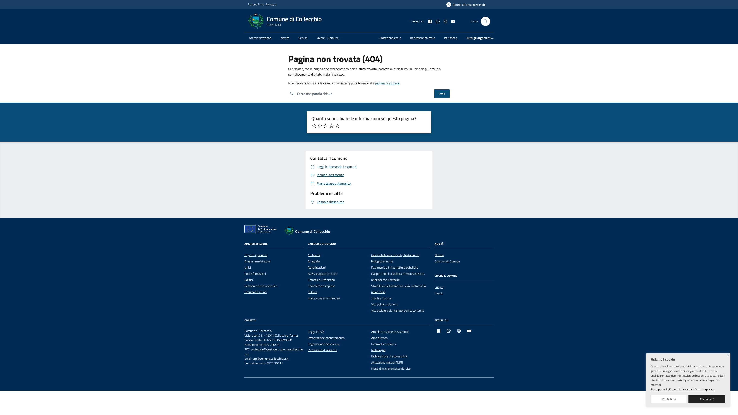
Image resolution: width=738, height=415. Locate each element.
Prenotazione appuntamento (326, 337)
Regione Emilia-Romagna (262, 4)
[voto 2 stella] (320, 126)
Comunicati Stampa (447, 261)
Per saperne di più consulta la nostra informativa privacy (682, 389)
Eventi (439, 293)
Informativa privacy (383, 344)
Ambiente (314, 255)
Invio (442, 93)
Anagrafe (314, 261)
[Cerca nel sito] (485, 21)
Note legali (378, 350)
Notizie (439, 255)
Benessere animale (422, 38)
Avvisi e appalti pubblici (322, 273)
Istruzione (450, 38)
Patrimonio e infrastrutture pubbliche (394, 267)
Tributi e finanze (381, 298)
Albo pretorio (379, 337)
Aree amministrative (257, 261)
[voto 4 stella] (331, 126)
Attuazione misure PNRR (387, 362)
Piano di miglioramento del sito (391, 368)
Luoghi (439, 287)
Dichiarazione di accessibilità (389, 356)
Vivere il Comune (328, 38)
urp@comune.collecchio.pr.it (270, 358)
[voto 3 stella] (326, 126)
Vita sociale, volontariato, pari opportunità (397, 310)
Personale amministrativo (260, 286)
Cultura (312, 292)
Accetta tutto (706, 399)
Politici (248, 279)
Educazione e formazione (324, 298)
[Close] (728, 355)
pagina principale (387, 83)
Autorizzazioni (317, 267)
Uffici (247, 267)
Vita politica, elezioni (384, 304)
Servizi (302, 38)
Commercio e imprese (321, 286)
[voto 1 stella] (314, 126)
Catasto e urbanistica (321, 279)
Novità (285, 38)
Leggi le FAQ (316, 331)
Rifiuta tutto (669, 399)
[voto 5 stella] (337, 126)
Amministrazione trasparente (390, 331)
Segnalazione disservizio (323, 344)
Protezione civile (390, 38)
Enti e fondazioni (255, 273)
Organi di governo (255, 255)
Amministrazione (260, 38)
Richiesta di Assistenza (322, 350)
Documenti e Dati (255, 292)
